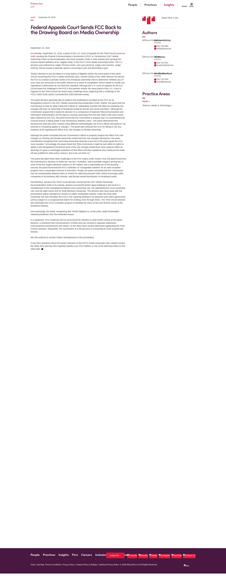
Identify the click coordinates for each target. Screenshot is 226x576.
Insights (169, 5)
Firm (75, 554)
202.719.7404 (162, 79)
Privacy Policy (69, 565)
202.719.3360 (162, 46)
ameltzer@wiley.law (165, 65)
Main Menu (106, 2)
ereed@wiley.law (164, 82)
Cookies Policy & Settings (86, 565)
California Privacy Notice (108, 565)
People (132, 5)
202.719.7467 (162, 63)
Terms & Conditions (53, 565)
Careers (86, 554)
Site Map (40, 565)
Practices (150, 5)
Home (33, 565)
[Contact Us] (189, 556)
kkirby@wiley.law (164, 49)
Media (144, 101)
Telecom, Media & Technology (155, 105)
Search (184, 6)
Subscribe (114, 555)
